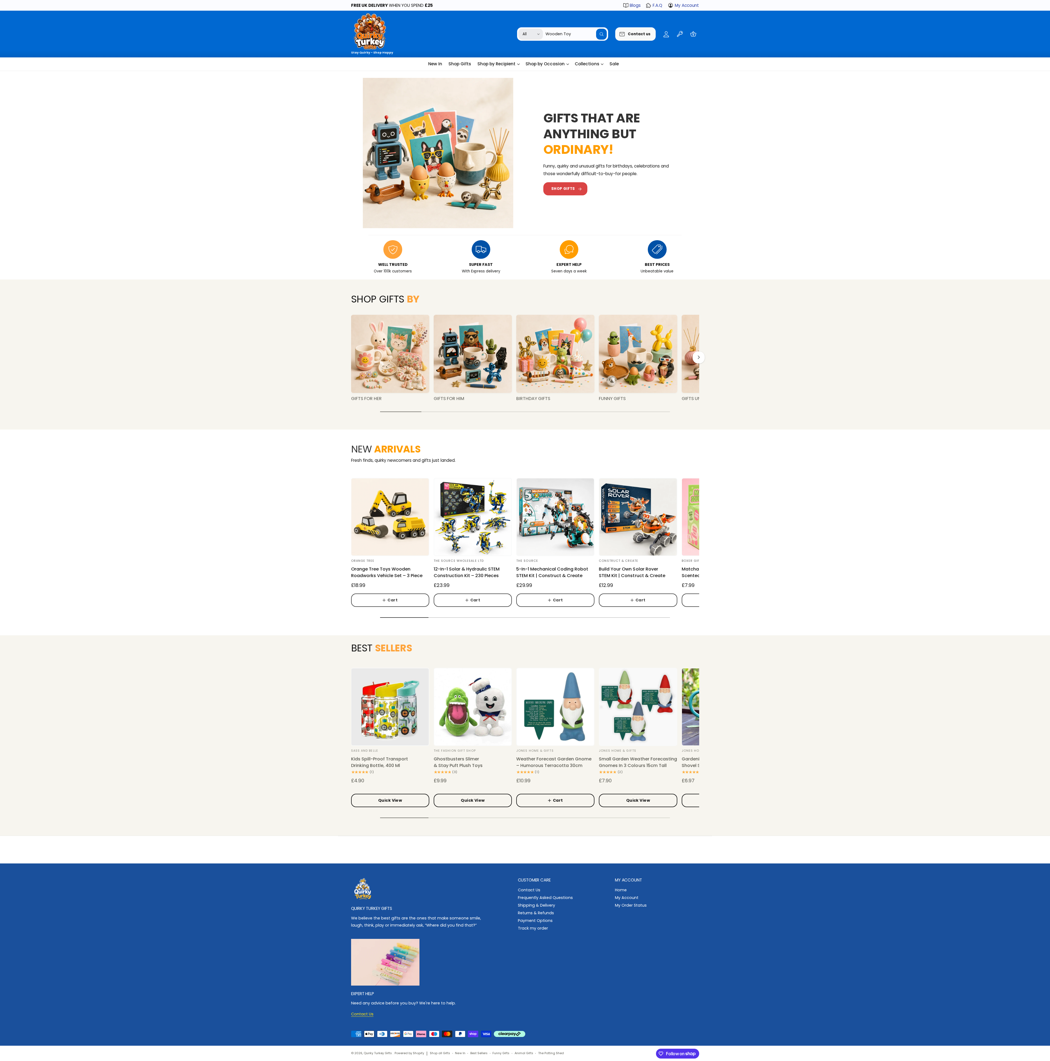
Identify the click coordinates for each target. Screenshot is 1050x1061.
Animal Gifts (524, 1053)
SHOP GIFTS (563, 188)
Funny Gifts (612, 398)
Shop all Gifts (440, 1053)
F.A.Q (657, 5)
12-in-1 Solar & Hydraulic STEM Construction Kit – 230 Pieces (467, 572)
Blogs (635, 5)
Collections (587, 64)
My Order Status (631, 905)
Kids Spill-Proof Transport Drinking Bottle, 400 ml (379, 762)
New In (460, 1053)
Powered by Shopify (409, 1053)
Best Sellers (479, 1053)
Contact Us (529, 890)
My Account (687, 5)
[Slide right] (699, 357)
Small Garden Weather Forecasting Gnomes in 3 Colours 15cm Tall (638, 762)
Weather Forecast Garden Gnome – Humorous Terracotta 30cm (553, 762)
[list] (525, 257)
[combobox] (576, 34)
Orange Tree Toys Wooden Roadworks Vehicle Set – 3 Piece (387, 572)
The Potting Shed (551, 1053)
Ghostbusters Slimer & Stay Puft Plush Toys (458, 762)
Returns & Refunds (536, 913)
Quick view (390, 800)
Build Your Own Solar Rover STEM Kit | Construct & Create (632, 572)
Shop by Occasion (545, 64)
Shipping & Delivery (536, 905)
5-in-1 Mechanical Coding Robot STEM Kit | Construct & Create (552, 572)
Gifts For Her (366, 398)
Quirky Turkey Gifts (378, 1053)
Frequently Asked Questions (545, 897)
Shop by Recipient (496, 64)
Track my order (533, 928)
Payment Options (535, 920)
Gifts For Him (449, 398)
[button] (693, 34)
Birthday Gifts (533, 398)
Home (621, 890)
